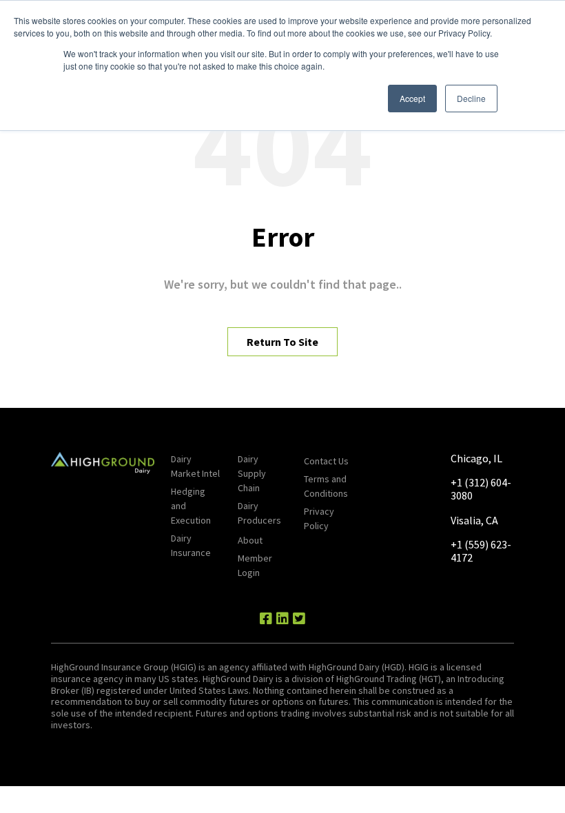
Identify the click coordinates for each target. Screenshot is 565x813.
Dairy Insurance (191, 545)
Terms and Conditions (326, 486)
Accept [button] (412, 98)
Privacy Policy (319, 518)
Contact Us (326, 461)
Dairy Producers (259, 513)
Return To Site (282, 342)
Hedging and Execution (191, 505)
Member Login (255, 565)
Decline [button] (471, 98)
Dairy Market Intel (195, 466)
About (250, 540)
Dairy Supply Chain (252, 473)
